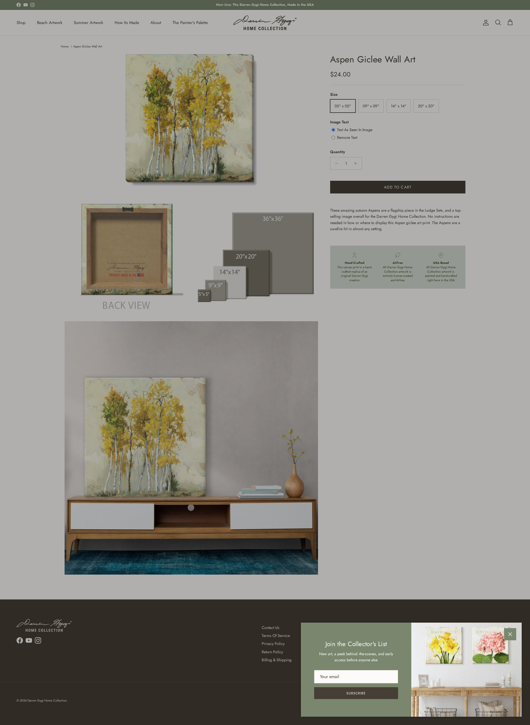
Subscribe (356, 693)
